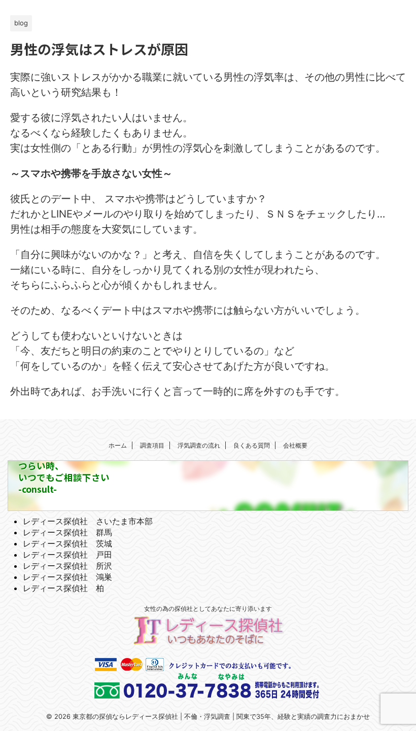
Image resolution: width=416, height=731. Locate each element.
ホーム (118, 445)
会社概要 (295, 445)
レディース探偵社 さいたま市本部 (88, 521)
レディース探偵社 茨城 (67, 543)
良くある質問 (251, 445)
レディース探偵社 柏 (63, 588)
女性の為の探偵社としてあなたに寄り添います (208, 608)
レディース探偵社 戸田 (67, 555)
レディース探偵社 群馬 (67, 532)
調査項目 (152, 445)
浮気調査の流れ (199, 445)
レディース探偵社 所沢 (67, 566)
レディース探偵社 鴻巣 (67, 577)
